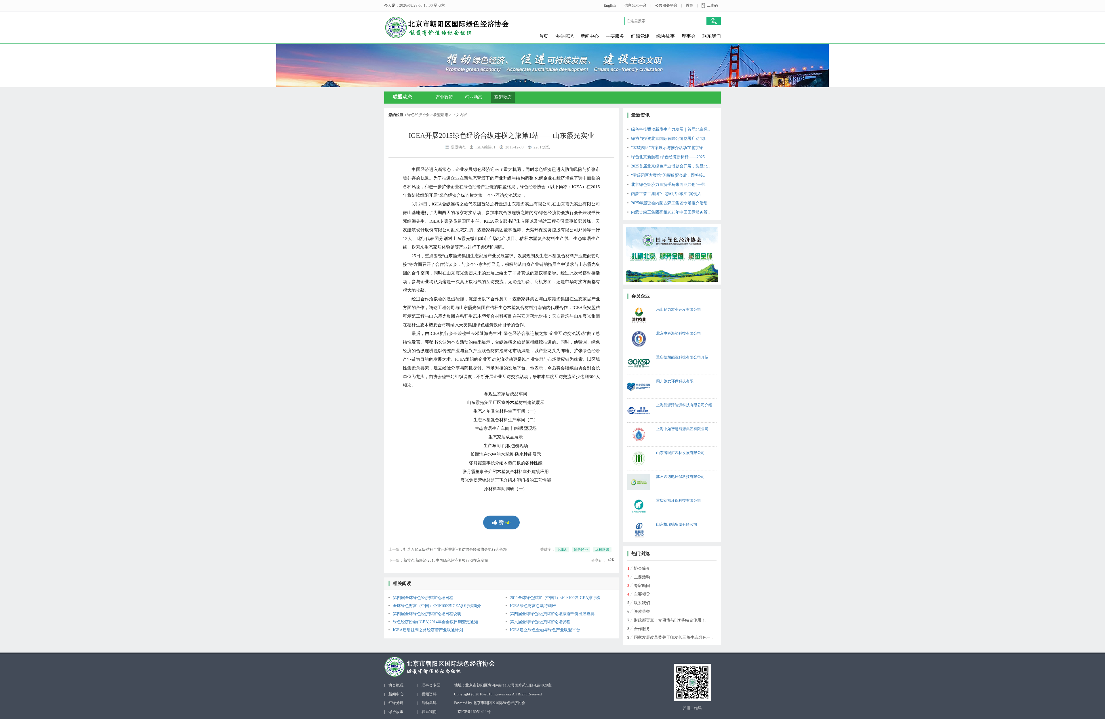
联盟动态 (503, 97)
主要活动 (642, 577)
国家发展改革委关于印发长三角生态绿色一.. (673, 637)
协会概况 (564, 36)
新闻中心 (589, 36)
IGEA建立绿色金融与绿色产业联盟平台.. (546, 630)
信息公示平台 (635, 5)
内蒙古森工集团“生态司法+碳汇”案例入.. (667, 194)
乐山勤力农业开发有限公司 (678, 309)
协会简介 (642, 568)
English (610, 5)
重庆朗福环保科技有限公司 (678, 500)
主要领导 (642, 594)
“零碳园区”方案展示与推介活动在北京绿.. (668, 148)
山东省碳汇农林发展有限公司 (680, 453)
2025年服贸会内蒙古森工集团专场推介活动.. (670, 203)
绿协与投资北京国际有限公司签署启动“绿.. (669, 138)
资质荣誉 (642, 611)
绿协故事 (665, 36)
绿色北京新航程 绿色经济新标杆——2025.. (669, 157)
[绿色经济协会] (476, 667)
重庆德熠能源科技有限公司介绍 (682, 357)
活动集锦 (429, 703)
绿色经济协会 (418, 114)
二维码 (712, 5)
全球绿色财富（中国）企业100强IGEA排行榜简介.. (438, 606)
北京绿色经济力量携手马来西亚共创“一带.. (669, 184)
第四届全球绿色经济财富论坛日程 (423, 598)
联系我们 (711, 36)
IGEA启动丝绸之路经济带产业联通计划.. (429, 630)
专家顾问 (642, 585)
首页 (689, 5)
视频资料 (429, 694)
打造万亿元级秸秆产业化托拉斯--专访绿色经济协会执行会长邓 (455, 549)
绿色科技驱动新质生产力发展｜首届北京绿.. (670, 129)
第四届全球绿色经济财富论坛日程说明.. (428, 614)
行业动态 (473, 97)
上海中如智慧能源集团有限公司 (682, 429)
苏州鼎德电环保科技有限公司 (680, 476)
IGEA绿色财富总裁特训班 (533, 606)
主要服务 (615, 36)
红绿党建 (640, 36)
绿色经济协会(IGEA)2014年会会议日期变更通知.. (436, 622)
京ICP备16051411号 (474, 712)
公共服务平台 (666, 5)
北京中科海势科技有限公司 (678, 333)
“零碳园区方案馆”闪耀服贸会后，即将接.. (668, 175)
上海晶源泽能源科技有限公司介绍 (684, 405)
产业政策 (444, 97)
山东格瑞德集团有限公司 (676, 524)
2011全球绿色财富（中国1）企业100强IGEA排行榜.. (556, 598)
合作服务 (642, 629)
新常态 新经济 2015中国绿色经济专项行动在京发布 (445, 560)
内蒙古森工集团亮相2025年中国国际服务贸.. (670, 212)
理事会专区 (431, 685)
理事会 (689, 36)
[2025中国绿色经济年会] (672, 254)
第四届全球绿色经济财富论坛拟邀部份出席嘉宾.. (553, 614)
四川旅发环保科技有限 (675, 381)
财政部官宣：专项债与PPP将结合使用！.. (671, 620)
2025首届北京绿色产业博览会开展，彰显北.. (670, 166)
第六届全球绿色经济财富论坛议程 (540, 622)
